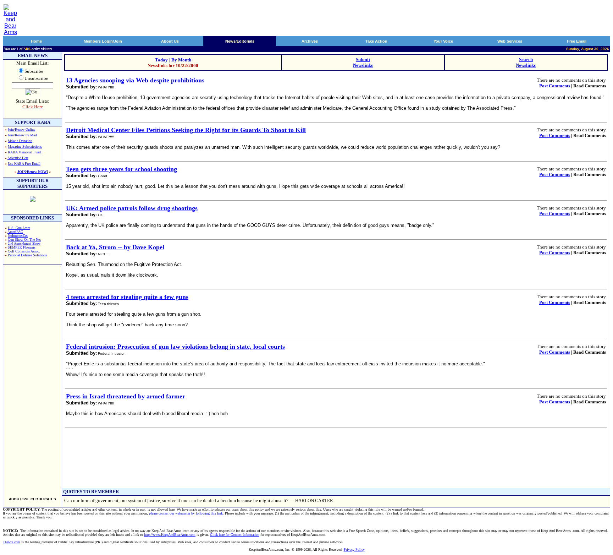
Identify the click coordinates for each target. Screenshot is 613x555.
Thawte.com (11, 542)
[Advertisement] (32, 377)
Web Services (509, 41)
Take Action (376, 41)
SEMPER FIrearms (21, 247)
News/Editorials (239, 41)
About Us (170, 41)
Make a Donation (20, 141)
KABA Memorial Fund (24, 152)
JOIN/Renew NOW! (32, 172)
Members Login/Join (103, 41)
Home (36, 41)
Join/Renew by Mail (22, 135)
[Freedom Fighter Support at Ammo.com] (32, 200)
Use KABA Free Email (24, 163)
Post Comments (554, 85)
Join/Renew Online (21, 129)
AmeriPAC (15, 232)
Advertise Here (17, 158)
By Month (181, 59)
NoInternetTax (18, 236)
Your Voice (443, 41)
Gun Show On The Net (24, 239)
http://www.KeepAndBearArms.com (169, 535)
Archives (310, 41)
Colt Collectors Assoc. (24, 251)
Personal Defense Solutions (27, 255)
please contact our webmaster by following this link (186, 513)
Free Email (576, 41)
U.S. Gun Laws (19, 228)
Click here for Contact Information (234, 535)
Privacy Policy (354, 549)
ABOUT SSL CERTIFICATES (32, 499)
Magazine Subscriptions (25, 146)
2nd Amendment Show (24, 243)
